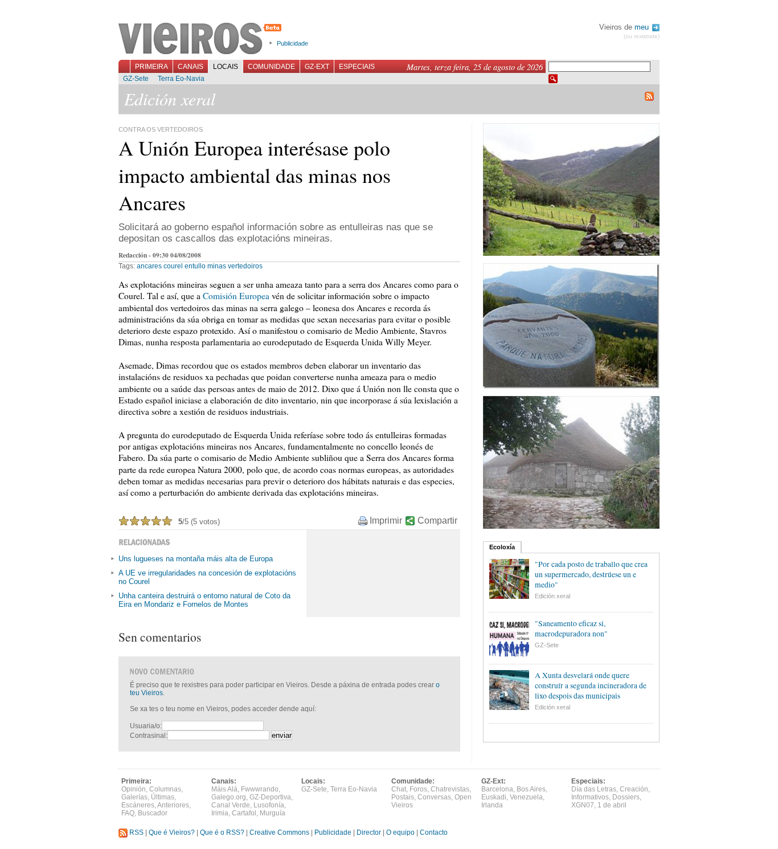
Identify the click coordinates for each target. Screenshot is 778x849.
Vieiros (201, 39)
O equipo (400, 832)
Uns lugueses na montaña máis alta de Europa (195, 558)
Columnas (165, 789)
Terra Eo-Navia (181, 79)
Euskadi (493, 797)
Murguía (272, 813)
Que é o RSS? (222, 832)
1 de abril (612, 805)
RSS (136, 832)
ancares (149, 266)
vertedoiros (245, 266)
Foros (418, 789)
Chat (398, 789)
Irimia (219, 813)
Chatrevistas (450, 789)
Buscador (152, 813)
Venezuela (526, 797)
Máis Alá (224, 789)
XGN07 (582, 805)
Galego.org (228, 797)
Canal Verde (230, 805)
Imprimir (386, 520)
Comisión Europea (236, 295)
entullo (195, 266)
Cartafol (244, 813)
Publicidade (292, 43)
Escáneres (137, 805)
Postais (402, 797)
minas (216, 266)
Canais (190, 67)
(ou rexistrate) (642, 36)
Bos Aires (531, 789)
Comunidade (271, 67)
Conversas (434, 797)
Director (369, 832)
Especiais (357, 67)
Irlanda (492, 805)
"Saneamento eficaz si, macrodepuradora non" (571, 628)
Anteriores (173, 805)
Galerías (134, 797)
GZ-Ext (317, 67)
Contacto (434, 832)
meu (642, 27)
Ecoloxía (502, 547)
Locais (225, 67)
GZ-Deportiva (270, 797)
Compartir (437, 520)
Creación (634, 789)
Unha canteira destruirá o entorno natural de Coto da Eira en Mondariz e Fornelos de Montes (204, 600)
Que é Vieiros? (172, 832)
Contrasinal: (148, 736)
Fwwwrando (260, 789)
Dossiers (626, 797)
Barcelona (497, 789)
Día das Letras (593, 789)
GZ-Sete (136, 79)
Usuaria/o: (146, 726)
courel (173, 266)
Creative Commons (279, 832)
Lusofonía (268, 805)
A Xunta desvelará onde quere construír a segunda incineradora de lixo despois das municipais (590, 685)
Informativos (590, 797)
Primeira (151, 67)
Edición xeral (552, 596)
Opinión (133, 789)
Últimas (162, 797)
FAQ (127, 813)
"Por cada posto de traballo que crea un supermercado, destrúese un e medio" (591, 574)
